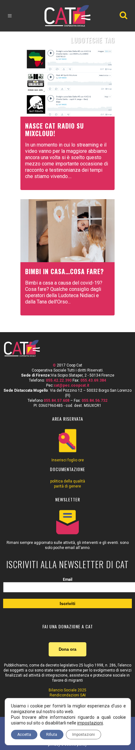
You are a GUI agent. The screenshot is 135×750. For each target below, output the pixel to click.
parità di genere (67, 486)
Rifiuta (51, 734)
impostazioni (90, 722)
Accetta (24, 734)
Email (67, 579)
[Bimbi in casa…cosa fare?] (67, 230)
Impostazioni (83, 734)
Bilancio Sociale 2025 (67, 690)
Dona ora (67, 649)
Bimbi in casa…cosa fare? (64, 271)
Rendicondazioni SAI (68, 695)
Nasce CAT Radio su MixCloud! (54, 129)
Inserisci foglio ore (67, 460)
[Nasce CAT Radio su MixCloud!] (67, 83)
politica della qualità (67, 481)
